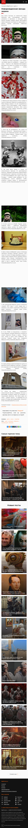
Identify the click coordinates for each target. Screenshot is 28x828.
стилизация (4, 422)
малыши (10, 421)
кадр (6, 421)
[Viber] (17, 427)
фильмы (11, 422)
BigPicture (10, 6)
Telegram (20, 410)
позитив (17, 419)
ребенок (16, 421)
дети (15, 6)
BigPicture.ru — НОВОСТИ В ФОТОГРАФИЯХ (11, 810)
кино (12, 419)
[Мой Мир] (11, 427)
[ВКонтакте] (7, 427)
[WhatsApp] (18, 427)
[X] (13, 427)
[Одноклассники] (9, 427)
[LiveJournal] (15, 427)
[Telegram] (20, 427)
